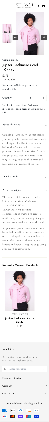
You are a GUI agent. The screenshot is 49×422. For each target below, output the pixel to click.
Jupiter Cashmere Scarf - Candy (19, 320)
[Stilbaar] (24, 6)
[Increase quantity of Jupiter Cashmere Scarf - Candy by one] (44, 98)
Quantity (7, 97)
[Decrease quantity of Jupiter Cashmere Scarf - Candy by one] (17, 98)
